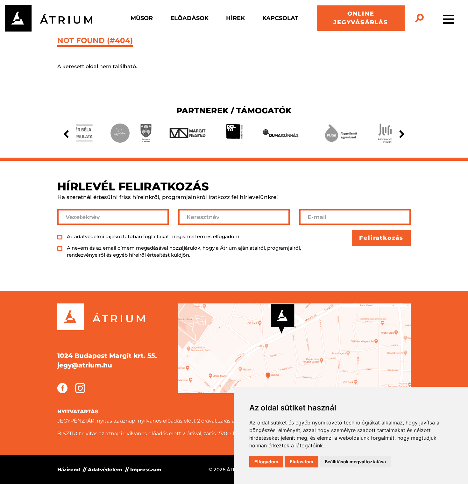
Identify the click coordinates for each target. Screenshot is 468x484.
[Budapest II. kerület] (146, 133)
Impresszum (145, 469)
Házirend (68, 469)
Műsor (142, 18)
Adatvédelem (105, 469)
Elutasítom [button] (301, 461)
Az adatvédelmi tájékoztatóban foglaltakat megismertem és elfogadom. (153, 236)
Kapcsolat (280, 18)
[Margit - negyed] (187, 133)
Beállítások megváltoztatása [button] (355, 461)
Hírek (235, 18)
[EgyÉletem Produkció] (120, 133)
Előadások (189, 18)
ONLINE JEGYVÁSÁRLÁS (360, 18)
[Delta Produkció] (234, 133)
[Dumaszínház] (281, 133)
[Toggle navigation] (448, 18)
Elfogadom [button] (266, 461)
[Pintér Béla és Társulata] (78, 133)
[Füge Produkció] (341, 133)
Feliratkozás (381, 237)
